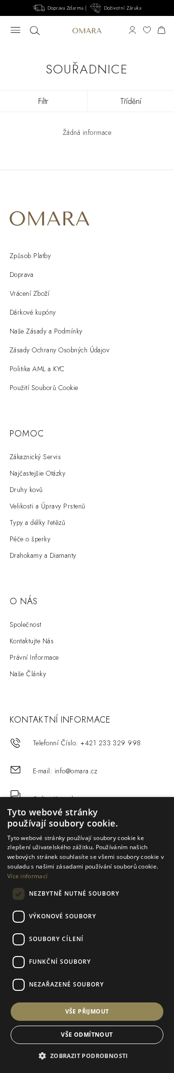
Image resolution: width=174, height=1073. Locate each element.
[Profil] (132, 30)
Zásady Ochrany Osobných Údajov (59, 350)
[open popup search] (35, 31)
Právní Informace (34, 657)
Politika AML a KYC (37, 369)
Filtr (43, 101)
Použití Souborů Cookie (44, 387)
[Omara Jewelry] (86, 30)
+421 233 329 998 (110, 743)
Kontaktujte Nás (32, 641)
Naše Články (28, 674)
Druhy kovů (26, 489)
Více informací (27, 876)
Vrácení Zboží (29, 293)
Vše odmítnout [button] (87, 1034)
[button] (87, 1056)
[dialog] (87, 935)
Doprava (21, 274)
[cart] (161, 30)
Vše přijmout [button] (87, 1011)
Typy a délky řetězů (37, 522)
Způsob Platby (30, 256)
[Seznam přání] (147, 30)
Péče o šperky (30, 539)
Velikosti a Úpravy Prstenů (47, 506)
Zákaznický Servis (35, 457)
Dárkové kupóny (33, 312)
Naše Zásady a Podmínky (46, 331)
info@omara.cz (76, 771)
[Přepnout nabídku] (15, 31)
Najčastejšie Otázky (37, 473)
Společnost (26, 624)
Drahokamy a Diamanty (43, 555)
